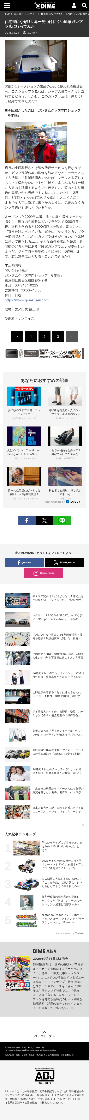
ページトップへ (44, 1036)
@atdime (26, 562)
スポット (32, 13)
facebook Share (27, 520)
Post (44, 520)
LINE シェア (62, 520)
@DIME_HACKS (68, 562)
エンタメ (19, 13)
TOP (7, 13)
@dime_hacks (47, 573)
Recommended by (55, 501)
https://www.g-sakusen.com (27, 300)
